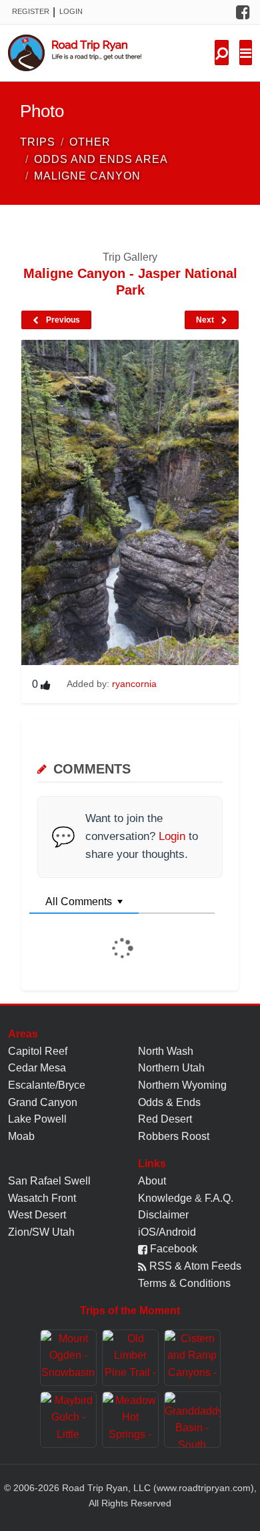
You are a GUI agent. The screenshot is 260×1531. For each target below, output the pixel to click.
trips (37, 142)
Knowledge (165, 1198)
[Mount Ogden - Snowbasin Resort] (68, 1357)
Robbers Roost (173, 1136)
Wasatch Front (42, 1198)
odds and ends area (101, 159)
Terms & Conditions (184, 1283)
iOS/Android (167, 1232)
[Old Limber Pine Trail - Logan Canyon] (130, 1357)
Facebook (172, 1248)
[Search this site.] (222, 52)
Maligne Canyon (87, 176)
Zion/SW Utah (41, 1232)
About (152, 1180)
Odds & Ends (169, 1102)
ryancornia (134, 683)
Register (30, 11)
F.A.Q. (219, 1198)
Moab (21, 1136)
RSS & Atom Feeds (194, 1266)
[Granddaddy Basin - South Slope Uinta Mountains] (192, 1419)
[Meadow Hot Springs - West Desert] (130, 1419)
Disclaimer (163, 1214)
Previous (62, 320)
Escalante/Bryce (46, 1085)
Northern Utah (171, 1067)
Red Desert (165, 1119)
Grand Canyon (42, 1102)
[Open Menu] (245, 52)
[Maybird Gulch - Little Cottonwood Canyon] (68, 1419)
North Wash (165, 1051)
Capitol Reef (37, 1051)
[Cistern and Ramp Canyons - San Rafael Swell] (192, 1357)
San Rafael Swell (49, 1180)
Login (71, 11)
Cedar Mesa (37, 1067)
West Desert (37, 1214)
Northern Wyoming (182, 1085)
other (90, 142)
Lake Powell (37, 1119)
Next (206, 320)
